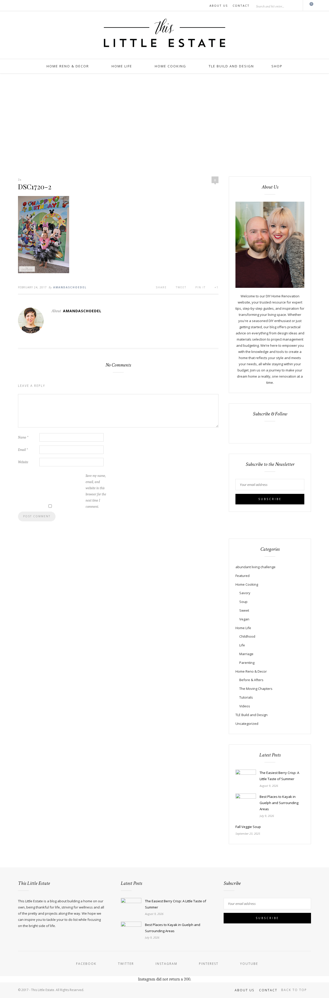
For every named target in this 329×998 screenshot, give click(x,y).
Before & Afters (251, 680)
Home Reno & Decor (68, 66)
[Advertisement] (164, 125)
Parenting (246, 662)
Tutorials (246, 697)
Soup (243, 601)
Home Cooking (170, 66)
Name (23, 437)
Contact (241, 5)
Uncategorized (246, 723)
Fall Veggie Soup (248, 826)
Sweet (244, 610)
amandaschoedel (70, 287)
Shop (276, 66)
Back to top (294, 990)
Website (23, 462)
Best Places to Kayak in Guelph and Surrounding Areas (279, 802)
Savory (244, 593)
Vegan (244, 619)
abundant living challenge (255, 567)
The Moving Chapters (255, 688)
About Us (218, 5)
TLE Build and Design (231, 66)
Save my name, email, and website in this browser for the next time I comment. (96, 491)
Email (23, 450)
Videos (244, 706)
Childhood (247, 636)
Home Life (122, 66)
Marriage (246, 654)
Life (242, 645)
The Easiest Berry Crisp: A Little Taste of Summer (279, 775)
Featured (242, 575)
